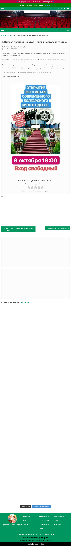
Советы (57, 520)
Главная (3, 35)
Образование (44, 524)
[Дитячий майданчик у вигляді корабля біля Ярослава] (53, 395)
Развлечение (59, 516)
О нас (35, 535)
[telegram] (64, 8)
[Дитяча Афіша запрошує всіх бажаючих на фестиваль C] (53, 316)
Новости (10, 35)
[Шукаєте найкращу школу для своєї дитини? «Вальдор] (53, 454)
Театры (26, 524)
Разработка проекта (45, 540)
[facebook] (37, 538)
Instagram (24, 302)
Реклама (28, 535)
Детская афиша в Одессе (12, 525)
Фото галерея (44, 520)
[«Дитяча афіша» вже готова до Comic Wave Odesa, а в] (18, 355)
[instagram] (39, 538)
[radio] (28, 188)
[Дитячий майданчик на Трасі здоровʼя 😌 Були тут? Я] (53, 493)
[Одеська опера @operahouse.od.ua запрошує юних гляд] (18, 375)
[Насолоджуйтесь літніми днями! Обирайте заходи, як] (18, 414)
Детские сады (44, 516)
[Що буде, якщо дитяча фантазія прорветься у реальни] (18, 474)
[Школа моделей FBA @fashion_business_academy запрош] (53, 335)
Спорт (41, 528)
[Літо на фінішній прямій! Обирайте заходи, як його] (18, 335)
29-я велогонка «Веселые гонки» (57, 228)
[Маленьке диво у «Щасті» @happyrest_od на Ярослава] (53, 434)
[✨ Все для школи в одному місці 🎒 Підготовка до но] (18, 493)
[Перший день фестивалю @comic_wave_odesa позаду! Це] (18, 316)
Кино (25, 520)
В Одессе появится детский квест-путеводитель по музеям (18, 229)
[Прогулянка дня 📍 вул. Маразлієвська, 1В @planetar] (18, 434)
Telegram (47, 5)
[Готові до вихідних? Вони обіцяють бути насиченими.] (18, 454)
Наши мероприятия (46, 535)
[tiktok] (68, 8)
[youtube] (61, 8)
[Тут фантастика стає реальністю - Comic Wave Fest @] (53, 474)
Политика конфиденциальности (29, 540)
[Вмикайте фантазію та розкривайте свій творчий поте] (53, 414)
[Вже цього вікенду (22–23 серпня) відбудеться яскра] (18, 395)
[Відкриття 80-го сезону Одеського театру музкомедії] (53, 375)
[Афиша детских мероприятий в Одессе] (12, 523)
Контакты (57, 524)
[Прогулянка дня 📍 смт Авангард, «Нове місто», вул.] (53, 355)
